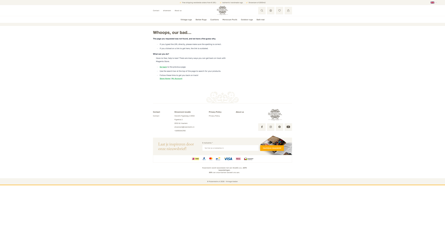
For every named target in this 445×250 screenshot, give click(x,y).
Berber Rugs (201, 19)
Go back (163, 67)
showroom (167, 10)
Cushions (214, 19)
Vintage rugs (186, 19)
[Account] (270, 10)
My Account (177, 78)
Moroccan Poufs (229, 19)
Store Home (165, 78)
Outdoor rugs (247, 19)
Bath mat (261, 19)
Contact (156, 10)
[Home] (222, 10)
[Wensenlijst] (279, 10)
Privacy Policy (215, 112)
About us (178, 10)
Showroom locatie (182, 112)
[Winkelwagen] (288, 10)
